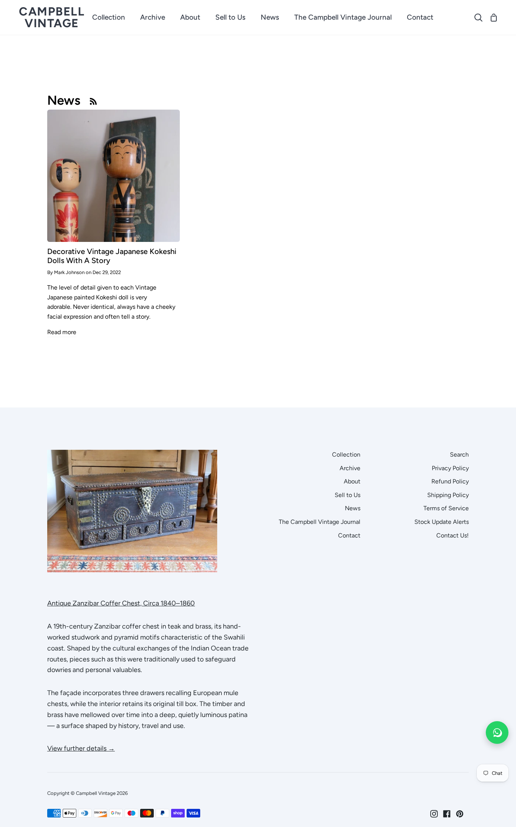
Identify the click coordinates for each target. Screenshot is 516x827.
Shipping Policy (448, 495)
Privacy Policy (450, 468)
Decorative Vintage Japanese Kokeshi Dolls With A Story (111, 256)
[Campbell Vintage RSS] (93, 101)
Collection (346, 454)
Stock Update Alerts (441, 521)
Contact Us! (452, 535)
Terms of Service (446, 508)
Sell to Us (347, 495)
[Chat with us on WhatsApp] (497, 732)
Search (459, 454)
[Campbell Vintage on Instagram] (434, 814)
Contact (349, 535)
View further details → (81, 748)
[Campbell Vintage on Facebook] (447, 814)
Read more (61, 332)
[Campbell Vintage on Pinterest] (459, 814)
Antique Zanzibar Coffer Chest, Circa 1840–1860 (121, 603)
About (352, 481)
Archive (350, 468)
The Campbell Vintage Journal (319, 521)
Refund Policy (450, 481)
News (352, 508)
